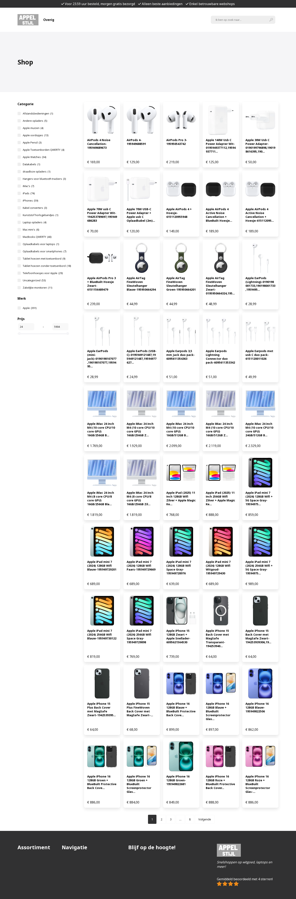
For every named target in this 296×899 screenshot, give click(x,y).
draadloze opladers (36, 171)
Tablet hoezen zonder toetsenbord (47, 266)
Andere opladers (35, 121)
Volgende (204, 819)
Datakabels (31, 164)
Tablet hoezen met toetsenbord (44, 258)
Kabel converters (35, 208)
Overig (48, 20)
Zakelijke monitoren (37, 287)
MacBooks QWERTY (37, 237)
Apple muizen (33, 128)
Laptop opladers (34, 222)
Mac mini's (31, 229)
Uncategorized (34, 280)
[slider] (19, 333)
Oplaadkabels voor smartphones (44, 251)
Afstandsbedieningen (38, 113)
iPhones (30, 200)
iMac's (28, 186)
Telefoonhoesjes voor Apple (43, 273)
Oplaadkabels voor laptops (41, 244)
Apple (29, 308)
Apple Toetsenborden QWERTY (43, 150)
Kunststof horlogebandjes (40, 215)
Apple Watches (34, 157)
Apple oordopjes (35, 135)
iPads (29, 193)
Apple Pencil (32, 142)
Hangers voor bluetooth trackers (44, 179)
